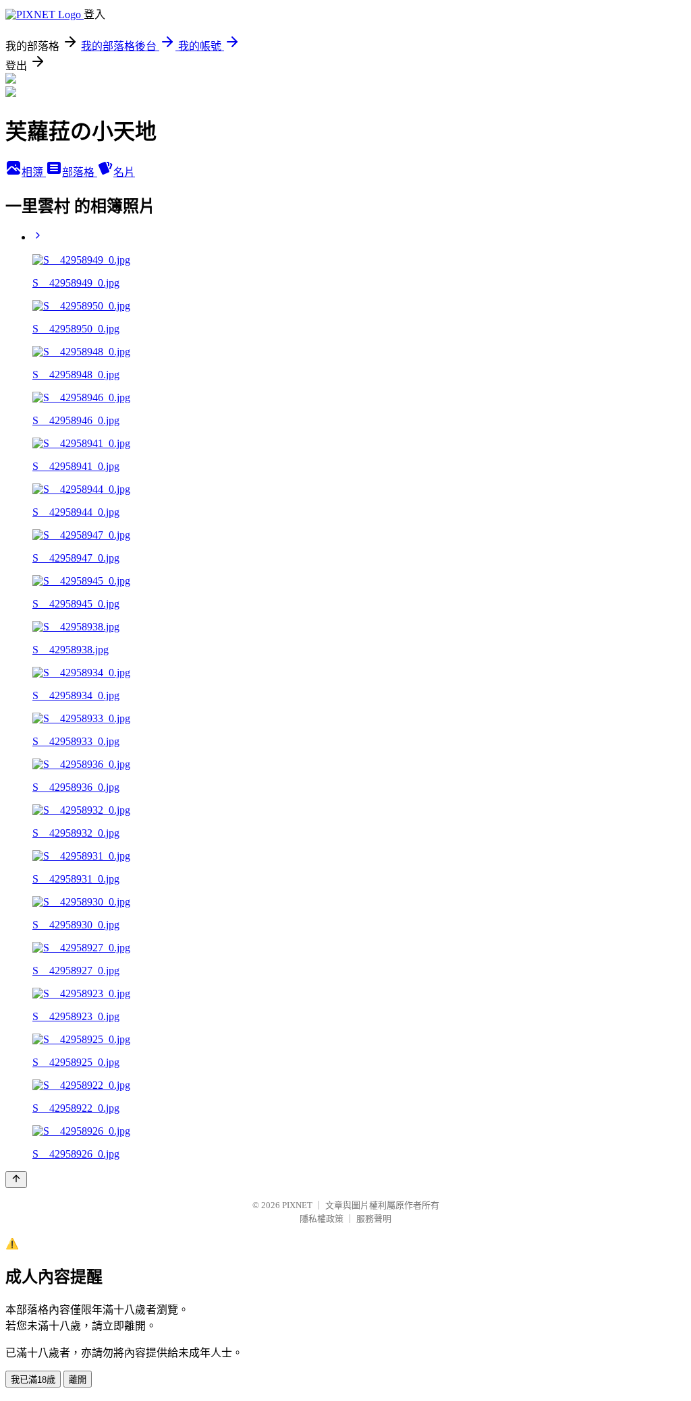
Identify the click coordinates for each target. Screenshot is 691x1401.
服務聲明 (373, 1219)
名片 (124, 172)
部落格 (79, 172)
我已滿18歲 (33, 1380)
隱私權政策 (321, 1219)
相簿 (34, 172)
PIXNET (297, 1205)
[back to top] (16, 1179)
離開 (77, 1380)
